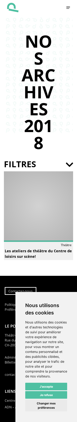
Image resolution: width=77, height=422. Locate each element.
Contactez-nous (20, 291)
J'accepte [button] (46, 386)
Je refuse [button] (46, 395)
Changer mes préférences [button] (46, 405)
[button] (68, 8)
